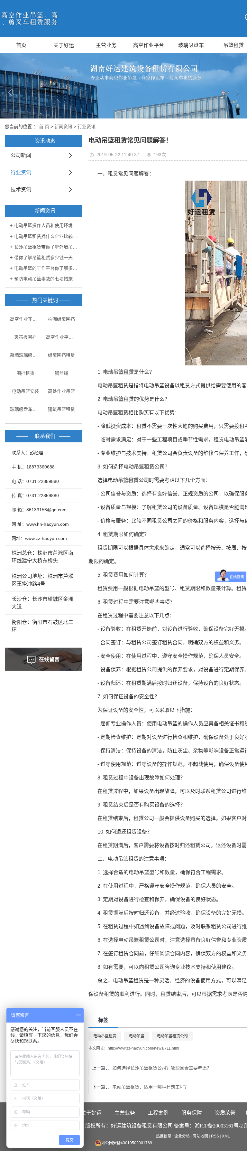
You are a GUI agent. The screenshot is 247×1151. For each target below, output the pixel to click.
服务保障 (191, 1113)
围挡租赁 (25, 373)
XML (226, 1136)
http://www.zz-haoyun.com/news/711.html (143, 1048)
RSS (215, 1136)
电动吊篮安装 (25, 391)
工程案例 (158, 1113)
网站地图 (200, 1136)
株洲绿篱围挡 (61, 319)
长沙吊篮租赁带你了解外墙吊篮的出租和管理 (45, 247)
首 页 (44, 126)
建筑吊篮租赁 (61, 409)
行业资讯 (87, 126)
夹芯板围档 (25, 337)
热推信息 (163, 1136)
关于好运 (63, 45)
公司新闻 (21, 155)
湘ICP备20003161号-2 (219, 1125)
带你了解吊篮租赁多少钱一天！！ (45, 257)
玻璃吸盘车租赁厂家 (25, 409)
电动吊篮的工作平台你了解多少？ (45, 268)
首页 (21, 45)
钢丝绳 (61, 373)
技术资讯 (21, 189)
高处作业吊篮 (61, 391)
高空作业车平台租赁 (25, 319)
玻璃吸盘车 (191, 45)
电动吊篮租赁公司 (172, 1036)
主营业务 (106, 45)
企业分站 (182, 1136)
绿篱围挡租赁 (61, 355)
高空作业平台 (148, 45)
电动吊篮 (136, 1036)
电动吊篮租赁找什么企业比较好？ (45, 236)
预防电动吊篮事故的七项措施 (43, 278)
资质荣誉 (225, 1113)
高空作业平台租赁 (61, 337)
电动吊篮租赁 (104, 1036)
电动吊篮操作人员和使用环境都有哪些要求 (45, 225)
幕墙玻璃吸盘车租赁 (25, 355)
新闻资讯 (63, 126)
